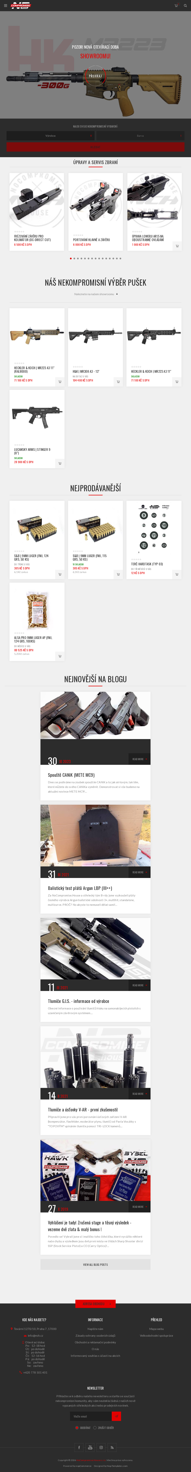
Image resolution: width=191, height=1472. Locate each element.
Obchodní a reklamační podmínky (95, 1342)
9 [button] (99, 258)
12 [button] (110, 258)
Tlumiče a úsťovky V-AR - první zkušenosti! (83, 1109)
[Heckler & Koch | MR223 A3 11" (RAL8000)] (37, 335)
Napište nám (95, 1328)
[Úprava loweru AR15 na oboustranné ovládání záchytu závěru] (154, 200)
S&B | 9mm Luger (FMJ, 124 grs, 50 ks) (31, 557)
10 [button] (103, 258)
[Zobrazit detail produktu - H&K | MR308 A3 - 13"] (95, 335)
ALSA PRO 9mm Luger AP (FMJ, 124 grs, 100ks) (33, 639)
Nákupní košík (178, 4)
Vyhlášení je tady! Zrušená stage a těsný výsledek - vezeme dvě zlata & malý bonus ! (89, 1225)
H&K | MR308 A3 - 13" (86, 371)
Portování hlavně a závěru (91, 239)
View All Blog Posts (95, 1264)
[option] (36, 212)
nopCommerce (83, 1466)
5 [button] (85, 258)
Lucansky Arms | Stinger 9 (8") (32, 451)
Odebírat (85, 1428)
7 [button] (92, 258)
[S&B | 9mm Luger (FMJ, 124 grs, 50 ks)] (37, 528)
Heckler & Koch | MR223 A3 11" (151, 371)
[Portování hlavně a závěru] (95, 200)
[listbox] (51, 135)
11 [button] (106, 258)
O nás (95, 1349)
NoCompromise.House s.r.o (91, 1460)
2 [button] (74, 258)
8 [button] (95, 258)
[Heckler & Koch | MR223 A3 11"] (153, 335)
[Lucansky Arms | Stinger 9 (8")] (37, 417)
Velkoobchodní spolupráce (156, 1335)
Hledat (95, 147)
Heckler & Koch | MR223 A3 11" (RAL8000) (34, 369)
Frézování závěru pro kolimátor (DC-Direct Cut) (32, 238)
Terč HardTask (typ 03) (147, 564)
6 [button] (88, 258)
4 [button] (81, 258)
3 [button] (78, 258)
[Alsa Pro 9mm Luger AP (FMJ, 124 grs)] (37, 610)
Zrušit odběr (106, 1428)
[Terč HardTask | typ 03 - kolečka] (153, 528)
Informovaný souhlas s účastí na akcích (95, 1355)
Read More (138, 759)
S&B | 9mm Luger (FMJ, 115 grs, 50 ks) (90, 557)
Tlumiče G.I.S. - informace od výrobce (78, 1000)
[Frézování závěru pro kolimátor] (37, 200)
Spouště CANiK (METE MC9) (71, 774)
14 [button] (117, 258)
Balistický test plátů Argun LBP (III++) (80, 888)
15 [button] (120, 258)
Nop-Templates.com (117, 1466)
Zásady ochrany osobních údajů (95, 1335)
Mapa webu (156, 1328)
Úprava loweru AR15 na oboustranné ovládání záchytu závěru (148, 240)
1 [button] (71, 258)
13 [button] (113, 258)
